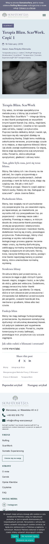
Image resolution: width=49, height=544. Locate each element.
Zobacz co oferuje (27, 8)
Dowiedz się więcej (25, 540)
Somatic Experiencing (13, 451)
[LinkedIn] (30, 361)
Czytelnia (6, 487)
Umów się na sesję (12, 458)
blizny (5, 367)
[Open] (44, 15)
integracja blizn (18, 367)
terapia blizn (27, 377)
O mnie (5, 471)
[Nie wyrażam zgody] (45, 527)
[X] (25, 361)
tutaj (17, 348)
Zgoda (15, 536)
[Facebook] (19, 361)
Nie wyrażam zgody (30, 536)
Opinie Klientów (10, 482)
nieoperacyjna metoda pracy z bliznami (20, 372)
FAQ (4, 492)
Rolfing (5, 440)
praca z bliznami (10, 377)
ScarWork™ (8, 26)
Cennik (5, 477)
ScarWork (7, 445)
